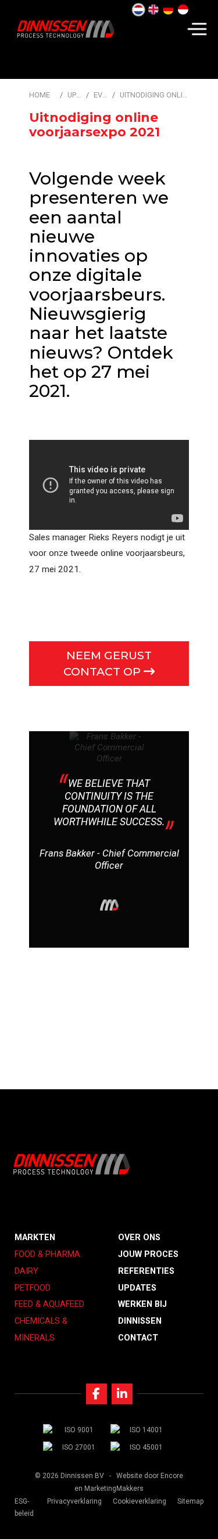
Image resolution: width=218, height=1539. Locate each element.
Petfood (33, 1288)
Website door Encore (149, 1476)
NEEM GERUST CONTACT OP (107, 663)
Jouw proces (148, 1254)
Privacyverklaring (74, 1501)
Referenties (146, 1271)
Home (39, 95)
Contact (138, 1338)
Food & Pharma (47, 1254)
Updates (74, 95)
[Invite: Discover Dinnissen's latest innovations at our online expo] (183, 10)
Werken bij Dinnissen (142, 1312)
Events (101, 95)
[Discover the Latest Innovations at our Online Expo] (153, 10)
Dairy (26, 1271)
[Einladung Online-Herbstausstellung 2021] (168, 10)
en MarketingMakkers (109, 1488)
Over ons (139, 1237)
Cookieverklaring (139, 1501)
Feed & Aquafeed (49, 1304)
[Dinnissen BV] (65, 29)
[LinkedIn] (122, 1393)
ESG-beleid (24, 1507)
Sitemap (190, 1501)
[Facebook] (96, 1393)
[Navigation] (197, 29)
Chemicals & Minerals (41, 1329)
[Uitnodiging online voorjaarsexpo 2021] (138, 10)
